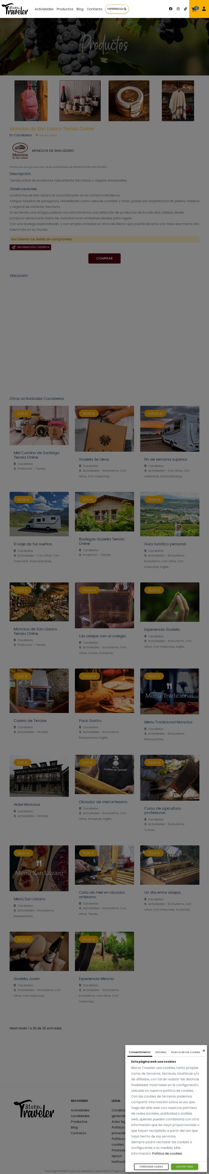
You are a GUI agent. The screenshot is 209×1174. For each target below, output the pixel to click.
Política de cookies (167, 1153)
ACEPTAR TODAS (184, 1166)
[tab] (139, 1053)
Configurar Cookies (151, 1166)
